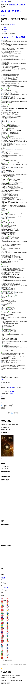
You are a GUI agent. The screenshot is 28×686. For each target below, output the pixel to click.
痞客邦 (9, 387)
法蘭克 (2, 379)
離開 (8, 683)
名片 (4, 31)
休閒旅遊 (12, 24)
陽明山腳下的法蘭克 (11, 11)
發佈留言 (3, 407)
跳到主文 (3, 15)
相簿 (4, 27)
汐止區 (11, 393)
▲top (2, 396)
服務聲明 (16, 666)
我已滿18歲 (3, 683)
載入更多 (3, 398)
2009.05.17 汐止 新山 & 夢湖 (14, 37)
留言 (13, 387)
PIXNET (6, 664)
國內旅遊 (11, 391)
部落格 (5, 29)
